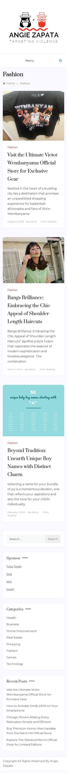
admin (33, 221)
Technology (15, 664)
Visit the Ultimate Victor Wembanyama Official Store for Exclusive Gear (29, 694)
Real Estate (15, 637)
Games (11, 657)
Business (13, 624)
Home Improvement (21, 631)
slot (9, 581)
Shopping (13, 644)
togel (10, 589)
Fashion (12, 147)
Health (11, 618)
